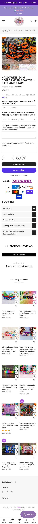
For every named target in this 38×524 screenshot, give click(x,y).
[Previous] (3, 50)
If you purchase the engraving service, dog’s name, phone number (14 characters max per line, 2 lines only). (19, 128)
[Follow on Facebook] (3, 492)
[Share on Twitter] (5, 202)
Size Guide (6, 181)
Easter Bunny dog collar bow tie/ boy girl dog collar (27, 465)
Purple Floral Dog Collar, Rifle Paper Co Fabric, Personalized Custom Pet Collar (28, 350)
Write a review (19, 254)
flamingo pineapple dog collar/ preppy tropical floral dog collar (27, 388)
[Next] (34, 50)
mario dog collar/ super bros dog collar (8, 313)
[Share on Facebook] (2, 202)
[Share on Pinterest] (7, 202)
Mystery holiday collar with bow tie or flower (10, 425)
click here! (20, 10)
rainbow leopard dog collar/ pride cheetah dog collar (28, 313)
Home (4, 30)
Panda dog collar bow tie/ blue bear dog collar (9, 465)
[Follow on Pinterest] (11, 492)
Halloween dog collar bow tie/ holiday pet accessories (28, 425)
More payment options (19, 175)
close (33, 3)
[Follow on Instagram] (7, 492)
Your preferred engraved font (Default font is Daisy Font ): (18, 144)
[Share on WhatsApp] (13, 202)
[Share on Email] (11, 202)
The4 (23, 510)
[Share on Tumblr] (9, 202)
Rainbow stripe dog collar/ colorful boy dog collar (9, 387)
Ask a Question (22, 180)
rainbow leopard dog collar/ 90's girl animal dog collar (10, 349)
